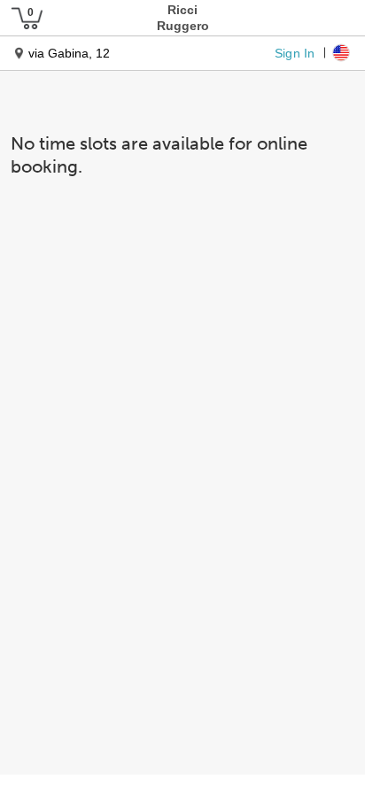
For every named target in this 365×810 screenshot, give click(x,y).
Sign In (295, 52)
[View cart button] (27, 18)
